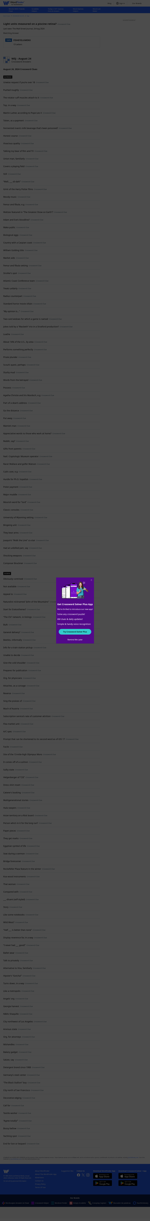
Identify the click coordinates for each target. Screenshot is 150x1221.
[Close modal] (91, 580)
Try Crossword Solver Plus (75, 631)
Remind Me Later (75, 639)
